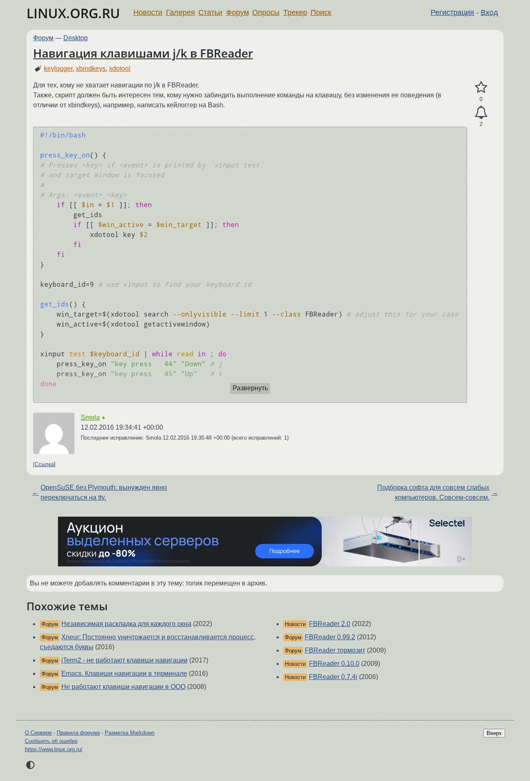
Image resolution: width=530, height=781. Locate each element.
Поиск (321, 12)
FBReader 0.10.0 (334, 663)
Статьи (210, 12)
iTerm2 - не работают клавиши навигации (124, 660)
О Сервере (38, 733)
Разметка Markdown (129, 733)
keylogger (58, 68)
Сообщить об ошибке (51, 741)
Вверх (494, 733)
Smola (90, 417)
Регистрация (452, 12)
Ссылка (44, 464)
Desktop (75, 37)
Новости (147, 12)
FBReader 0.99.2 (330, 637)
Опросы (265, 12)
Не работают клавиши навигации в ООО (123, 686)
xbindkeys (91, 68)
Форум (237, 12)
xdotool (119, 68)
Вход (489, 12)
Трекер (295, 12)
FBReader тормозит (335, 650)
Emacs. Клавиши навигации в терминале (124, 673)
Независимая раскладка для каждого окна (126, 623)
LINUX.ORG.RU (73, 13)
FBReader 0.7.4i (333, 676)
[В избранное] (481, 87)
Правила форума (78, 733)
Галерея (180, 12)
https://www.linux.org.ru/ (53, 749)
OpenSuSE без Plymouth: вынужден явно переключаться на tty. (104, 492)
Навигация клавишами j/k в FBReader (143, 53)
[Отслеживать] (481, 112)
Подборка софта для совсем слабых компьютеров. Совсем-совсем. (433, 492)
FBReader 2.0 (329, 623)
